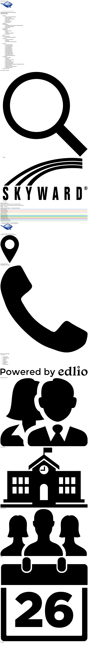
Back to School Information (10, 16)
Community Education (9, 32)
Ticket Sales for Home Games (11, 41)
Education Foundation (9, 61)
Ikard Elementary (8, 47)
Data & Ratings (8, 60)
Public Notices (5, 364)
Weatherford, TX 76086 (5, 264)
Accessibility (5, 356)
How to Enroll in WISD (9, 18)
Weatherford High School (10, 55)
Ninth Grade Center (9, 54)
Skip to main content (4, 0)
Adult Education (8, 30)
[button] (4, 15)
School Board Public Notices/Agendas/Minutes (14, 25)
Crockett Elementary (9, 45)
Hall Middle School (9, 52)
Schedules (7, 40)
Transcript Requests (9, 67)
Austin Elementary (8, 44)
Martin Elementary (8, 48)
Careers (4, 359)
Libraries (4, 363)
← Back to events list (5, 222)
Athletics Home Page (9, 39)
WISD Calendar (3, 209)
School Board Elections (9, 26)
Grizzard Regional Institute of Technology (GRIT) (14, 64)
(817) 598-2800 (6, 353)
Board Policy (7, 27)
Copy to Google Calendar (5, 208)
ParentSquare (7, 22)
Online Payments (8, 21)
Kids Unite (7, 19)
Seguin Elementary (8, 50)
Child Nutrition (8, 57)
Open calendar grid (14, 222)
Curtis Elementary (8, 46)
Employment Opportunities (10, 37)
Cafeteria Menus (8, 17)
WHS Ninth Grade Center (5, 219)
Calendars (7, 58)
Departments (5, 362)
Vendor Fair (7, 33)
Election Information (9, 62)
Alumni (6, 31)
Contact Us (5, 361)
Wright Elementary (8, 51)
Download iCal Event (16, 208)
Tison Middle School (9, 53)
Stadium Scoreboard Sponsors (11, 66)
